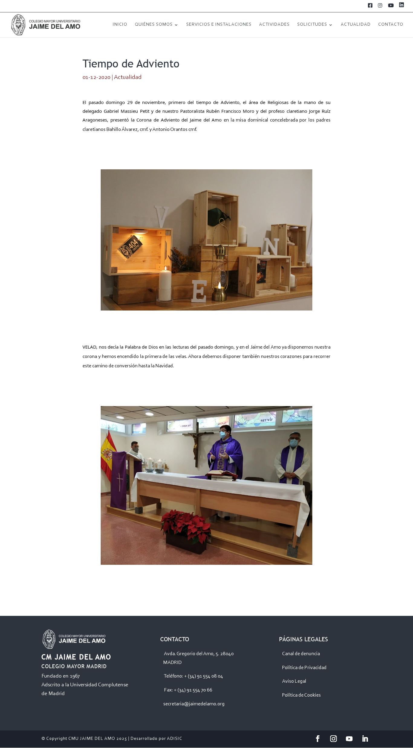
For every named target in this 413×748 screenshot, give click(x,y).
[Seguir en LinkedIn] (365, 738)
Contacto (390, 25)
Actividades (274, 25)
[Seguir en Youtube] (349, 738)
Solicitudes (312, 25)
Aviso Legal (294, 681)
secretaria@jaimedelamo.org (194, 704)
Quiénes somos (154, 25)
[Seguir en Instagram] (333, 738)
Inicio (120, 25)
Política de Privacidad (304, 667)
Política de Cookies (301, 695)
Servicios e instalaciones (219, 25)
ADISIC (174, 739)
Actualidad (356, 25)
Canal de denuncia (301, 653)
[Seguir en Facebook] (317, 738)
